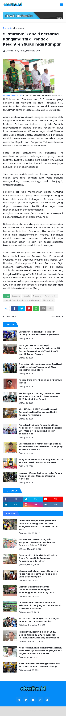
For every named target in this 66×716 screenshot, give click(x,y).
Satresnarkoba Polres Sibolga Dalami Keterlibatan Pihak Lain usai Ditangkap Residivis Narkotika (40, 446)
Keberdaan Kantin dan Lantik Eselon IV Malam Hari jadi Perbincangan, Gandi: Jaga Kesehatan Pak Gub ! (40, 650)
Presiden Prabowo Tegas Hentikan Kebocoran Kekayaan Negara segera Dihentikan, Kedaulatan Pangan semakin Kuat (40, 429)
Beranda (7, 28)
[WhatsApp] (36, 308)
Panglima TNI (51, 296)
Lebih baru (10, 316)
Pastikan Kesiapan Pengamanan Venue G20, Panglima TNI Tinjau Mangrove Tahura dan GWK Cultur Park (38, 525)
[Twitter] (21, 308)
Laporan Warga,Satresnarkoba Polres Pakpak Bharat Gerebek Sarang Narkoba (40, 476)
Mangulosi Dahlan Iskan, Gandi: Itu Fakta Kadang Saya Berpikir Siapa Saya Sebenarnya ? (38, 574)
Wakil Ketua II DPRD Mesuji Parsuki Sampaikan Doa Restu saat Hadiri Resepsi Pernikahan (38, 412)
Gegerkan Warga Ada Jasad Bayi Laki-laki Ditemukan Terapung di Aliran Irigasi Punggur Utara (41, 367)
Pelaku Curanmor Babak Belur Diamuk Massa (40, 381)
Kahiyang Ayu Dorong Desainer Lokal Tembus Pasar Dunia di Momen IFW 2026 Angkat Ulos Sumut (39, 396)
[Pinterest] (29, 308)
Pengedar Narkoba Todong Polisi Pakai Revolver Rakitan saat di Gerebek (41, 461)
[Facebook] (14, 308)
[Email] (43, 308)
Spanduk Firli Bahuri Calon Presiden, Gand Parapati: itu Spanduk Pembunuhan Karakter (39, 558)
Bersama (19, 28)
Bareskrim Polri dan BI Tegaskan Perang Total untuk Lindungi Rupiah (39, 333)
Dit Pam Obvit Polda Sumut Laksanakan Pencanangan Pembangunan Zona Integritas (36, 589)
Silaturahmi (48, 300)
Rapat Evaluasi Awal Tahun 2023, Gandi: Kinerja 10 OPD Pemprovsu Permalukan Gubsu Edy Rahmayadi (39, 634)
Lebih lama (55, 316)
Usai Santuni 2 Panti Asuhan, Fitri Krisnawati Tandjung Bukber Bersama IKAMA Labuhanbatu (40, 605)
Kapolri (27, 296)
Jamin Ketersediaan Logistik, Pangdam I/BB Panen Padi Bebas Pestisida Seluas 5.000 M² (37, 542)
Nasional (37, 296)
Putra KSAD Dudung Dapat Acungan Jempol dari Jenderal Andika (39, 620)
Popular (10, 513)
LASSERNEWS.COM (13, 95)
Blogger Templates (39, 710)
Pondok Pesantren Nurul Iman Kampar (21, 300)
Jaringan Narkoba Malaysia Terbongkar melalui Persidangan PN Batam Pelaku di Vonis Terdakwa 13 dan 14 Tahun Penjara (39, 350)
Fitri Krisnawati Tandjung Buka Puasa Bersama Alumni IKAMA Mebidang (40, 665)
